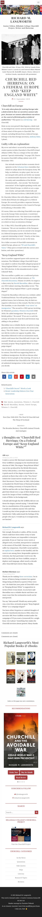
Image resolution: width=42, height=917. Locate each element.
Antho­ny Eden (35, 137)
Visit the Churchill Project (21, 844)
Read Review (21, 777)
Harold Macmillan (11, 405)
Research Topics (21, 878)
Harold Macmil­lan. (21, 283)
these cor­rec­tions (25, 576)
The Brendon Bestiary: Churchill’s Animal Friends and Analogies (21, 428)
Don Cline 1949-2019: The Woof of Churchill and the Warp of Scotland (21, 417)
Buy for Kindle (27, 772)
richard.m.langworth (21, 798)
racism (21, 405)
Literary (21, 874)
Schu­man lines (22, 167)
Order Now (13, 772)
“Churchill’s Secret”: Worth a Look (18, 388)
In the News (21, 858)
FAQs (21, 870)
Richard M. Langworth (2, 2)
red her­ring (27, 120)
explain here (9, 550)
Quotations (18, 402)
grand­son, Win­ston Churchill (22, 311)
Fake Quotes (8, 402)
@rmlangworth (22, 794)
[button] (18, 782)
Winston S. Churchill (31, 402)
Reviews (21, 882)
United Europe (30, 405)
